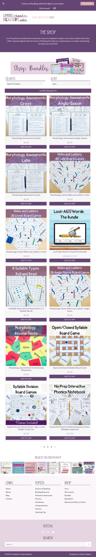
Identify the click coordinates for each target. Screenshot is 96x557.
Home (34, 17)
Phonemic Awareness (43, 495)
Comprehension (41, 505)
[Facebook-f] (48, 532)
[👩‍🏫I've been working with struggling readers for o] (42, 468)
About (41, 17)
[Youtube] (53, 532)
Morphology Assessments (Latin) (26, 195)
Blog (47, 17)
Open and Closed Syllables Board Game (70, 368)
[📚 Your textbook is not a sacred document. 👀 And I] (77, 468)
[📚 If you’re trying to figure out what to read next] (89, 468)
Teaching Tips (40, 512)
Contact (9, 499)
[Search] (89, 544)
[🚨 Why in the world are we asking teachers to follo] (66, 468)
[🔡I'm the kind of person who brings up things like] (19, 468)
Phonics (38, 499)
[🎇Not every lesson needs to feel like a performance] (7, 468)
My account (69, 492)
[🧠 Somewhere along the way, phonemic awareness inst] (30, 468)
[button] (3, 3)
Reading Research (42, 492)
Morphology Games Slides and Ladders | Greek (26, 252)
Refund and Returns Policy (75, 502)
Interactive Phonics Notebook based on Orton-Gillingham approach (70, 428)
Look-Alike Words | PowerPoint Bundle (70, 252)
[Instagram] (42, 532)
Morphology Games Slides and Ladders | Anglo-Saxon (70, 309)
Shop (52, 17)
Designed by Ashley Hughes (80, 554)
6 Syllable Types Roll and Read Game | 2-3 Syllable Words (26, 309)
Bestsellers (69, 499)
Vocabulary (39, 502)
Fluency (38, 509)
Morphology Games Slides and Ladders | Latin (69, 195)
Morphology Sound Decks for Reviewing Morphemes (26, 369)
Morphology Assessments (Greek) (26, 138)
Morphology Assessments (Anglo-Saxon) (69, 138)
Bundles (68, 495)
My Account (44, 8)
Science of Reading (42, 489)
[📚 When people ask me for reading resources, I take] (54, 468)
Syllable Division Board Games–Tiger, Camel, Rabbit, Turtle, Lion (26, 428)
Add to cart (26, 147)
